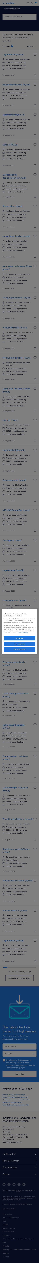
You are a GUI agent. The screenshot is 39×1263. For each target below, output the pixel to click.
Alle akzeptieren (20, 649)
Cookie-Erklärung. (23, 632)
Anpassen (19, 638)
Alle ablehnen (19, 644)
